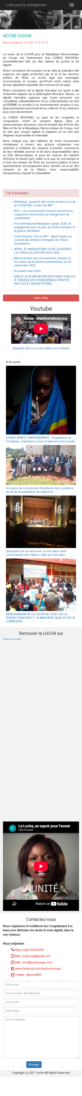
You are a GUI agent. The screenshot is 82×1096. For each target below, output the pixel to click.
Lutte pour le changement (26, 5)
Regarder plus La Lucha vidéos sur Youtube (41, 348)
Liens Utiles (41, 298)
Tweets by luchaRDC (12, 639)
